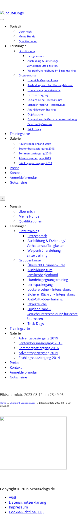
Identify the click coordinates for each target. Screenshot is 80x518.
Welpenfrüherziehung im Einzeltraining (52, 70)
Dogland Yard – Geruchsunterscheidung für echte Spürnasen (52, 121)
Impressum (18, 507)
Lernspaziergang (38, 95)
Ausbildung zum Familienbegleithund (50, 85)
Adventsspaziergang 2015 (35, 158)
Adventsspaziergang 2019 (35, 144)
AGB (12, 497)
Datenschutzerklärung (27, 502)
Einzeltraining (27, 51)
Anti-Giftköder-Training (42, 109)
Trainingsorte (20, 134)
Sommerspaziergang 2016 (35, 153)
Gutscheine (18, 182)
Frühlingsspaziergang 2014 (35, 163)
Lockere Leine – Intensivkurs (45, 100)
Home (3, 402)
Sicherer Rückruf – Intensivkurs (47, 105)
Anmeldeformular (23, 177)
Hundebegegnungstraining (44, 90)
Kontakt (16, 173)
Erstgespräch (36, 56)
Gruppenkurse (27, 75)
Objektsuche (35, 114)
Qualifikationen (28, 41)
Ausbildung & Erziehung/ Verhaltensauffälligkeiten (42, 63)
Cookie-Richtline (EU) (26, 512)
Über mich (25, 31)
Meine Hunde (27, 36)
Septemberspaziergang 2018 (37, 148)
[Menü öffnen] (2, 19)
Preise (14, 168)
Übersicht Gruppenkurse (43, 80)
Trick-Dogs (34, 129)
